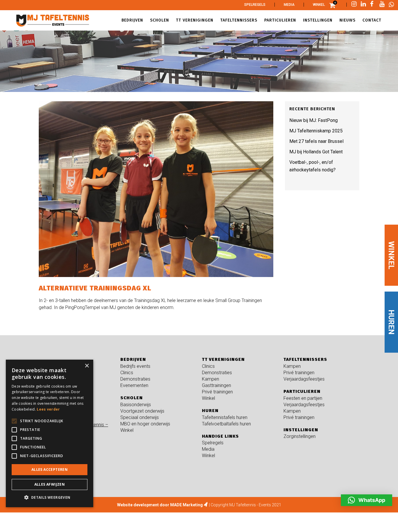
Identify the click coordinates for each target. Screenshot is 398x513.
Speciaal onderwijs (139, 417)
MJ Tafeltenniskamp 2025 (316, 131)
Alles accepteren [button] (49, 469)
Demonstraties (135, 379)
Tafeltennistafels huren (224, 417)
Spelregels (254, 5)
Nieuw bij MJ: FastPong (313, 120)
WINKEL (391, 255)
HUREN (391, 322)
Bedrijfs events (135, 366)
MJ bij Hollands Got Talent (316, 152)
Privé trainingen (217, 392)
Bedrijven (133, 359)
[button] (366, 500)
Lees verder (48, 409)
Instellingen (300, 429)
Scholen (131, 397)
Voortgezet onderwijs (142, 411)
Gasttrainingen (216, 385)
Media (289, 5)
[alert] (49, 433)
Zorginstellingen (299, 436)
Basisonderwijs (135, 404)
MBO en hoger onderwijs (145, 424)
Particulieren (301, 391)
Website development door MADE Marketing (160, 505)
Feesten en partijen (302, 398)
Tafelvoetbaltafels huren (226, 424)
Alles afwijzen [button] (49, 484)
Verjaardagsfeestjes (304, 379)
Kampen (210, 379)
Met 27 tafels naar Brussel (316, 141)
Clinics (126, 372)
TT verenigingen (223, 359)
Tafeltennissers (305, 359)
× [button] (86, 366)
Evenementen (134, 385)
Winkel (319, 5)
